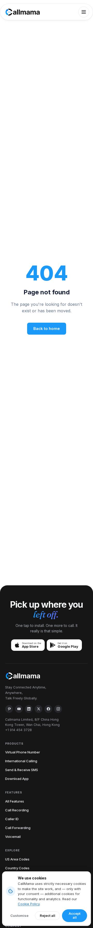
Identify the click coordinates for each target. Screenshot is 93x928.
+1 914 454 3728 (18, 730)
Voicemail (13, 836)
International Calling (21, 761)
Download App (17, 779)
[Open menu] (83, 11)
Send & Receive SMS (21, 770)
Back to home (46, 328)
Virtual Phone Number (22, 752)
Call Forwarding (17, 828)
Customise (19, 915)
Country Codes (17, 868)
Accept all (74, 915)
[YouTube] (19, 709)
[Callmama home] (23, 12)
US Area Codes (17, 859)
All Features (14, 801)
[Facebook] (48, 709)
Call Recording (17, 810)
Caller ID (12, 819)
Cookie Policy (29, 904)
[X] (38, 709)
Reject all (47, 915)
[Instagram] (58, 709)
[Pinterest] (9, 709)
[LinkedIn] (29, 709)
